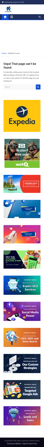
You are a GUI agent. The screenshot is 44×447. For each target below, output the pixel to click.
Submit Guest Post (30, 444)
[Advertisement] (22, 35)
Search (38, 86)
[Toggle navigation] (12, 17)
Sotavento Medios (14, 444)
